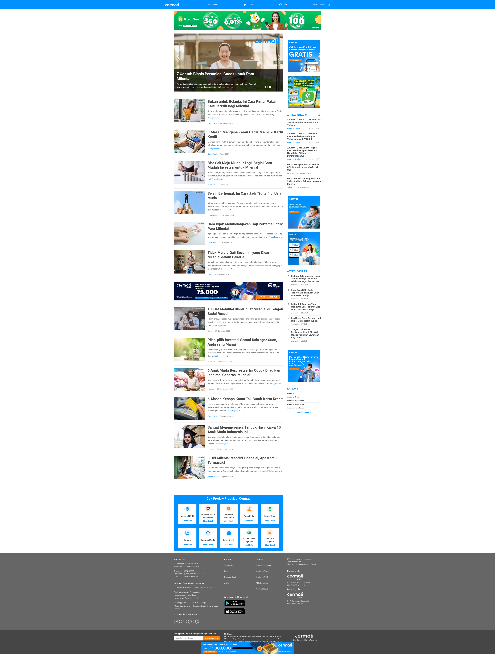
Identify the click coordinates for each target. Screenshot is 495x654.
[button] (178, 57)
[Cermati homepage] (304, 635)
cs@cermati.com (191, 576)
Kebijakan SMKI (262, 577)
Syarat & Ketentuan (263, 565)
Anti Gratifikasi (262, 589)
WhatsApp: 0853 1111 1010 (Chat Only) (190, 603)
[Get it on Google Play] (253, 603)
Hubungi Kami (230, 577)
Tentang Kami (229, 565)
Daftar (322, 4)
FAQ (226, 571)
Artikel (226, 583)
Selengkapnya (303, 412)
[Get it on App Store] (253, 611)
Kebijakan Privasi (262, 571)
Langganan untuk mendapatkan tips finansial (195, 633)
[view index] (319, 114)
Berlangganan (211, 638)
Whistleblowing (262, 583)
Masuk (314, 4)
